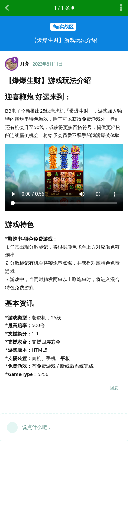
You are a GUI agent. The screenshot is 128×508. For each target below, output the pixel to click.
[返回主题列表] (7, 8)
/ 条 (62, 7)
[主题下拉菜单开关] (121, 8)
